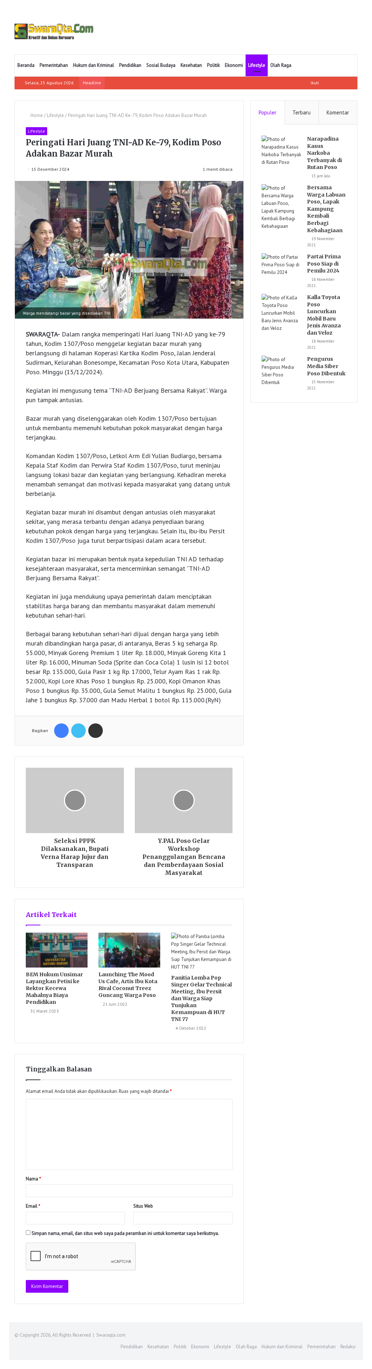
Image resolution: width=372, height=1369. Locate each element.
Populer (267, 112)
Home (36, 115)
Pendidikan (130, 65)
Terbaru (301, 112)
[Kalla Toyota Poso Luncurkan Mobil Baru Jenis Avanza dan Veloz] (282, 313)
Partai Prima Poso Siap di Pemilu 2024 (324, 263)
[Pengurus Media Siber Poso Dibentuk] (282, 371)
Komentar (338, 112)
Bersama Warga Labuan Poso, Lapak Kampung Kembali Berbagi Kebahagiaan (326, 209)
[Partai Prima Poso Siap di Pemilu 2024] (282, 266)
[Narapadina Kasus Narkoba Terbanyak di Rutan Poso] (282, 151)
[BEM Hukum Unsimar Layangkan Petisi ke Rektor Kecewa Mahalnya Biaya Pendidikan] (57, 950)
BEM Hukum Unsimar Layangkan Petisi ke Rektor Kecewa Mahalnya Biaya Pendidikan (54, 988)
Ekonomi (234, 65)
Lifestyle (256, 65)
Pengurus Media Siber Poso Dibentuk (326, 366)
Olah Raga (280, 65)
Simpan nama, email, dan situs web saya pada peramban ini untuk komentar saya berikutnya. (125, 1233)
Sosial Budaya (160, 65)
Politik (213, 65)
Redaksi (348, 1347)
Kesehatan (191, 65)
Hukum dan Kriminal (93, 65)
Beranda (26, 65)
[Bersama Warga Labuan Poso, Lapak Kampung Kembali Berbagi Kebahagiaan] (282, 207)
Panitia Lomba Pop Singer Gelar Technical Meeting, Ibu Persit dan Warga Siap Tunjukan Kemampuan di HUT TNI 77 (201, 998)
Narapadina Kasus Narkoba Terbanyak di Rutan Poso (324, 153)
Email (33, 1206)
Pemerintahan (54, 65)
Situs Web (143, 1206)
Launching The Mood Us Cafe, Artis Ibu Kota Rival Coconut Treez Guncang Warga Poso (127, 984)
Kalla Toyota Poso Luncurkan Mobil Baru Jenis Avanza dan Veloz (324, 315)
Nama (33, 1179)
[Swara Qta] (54, 31)
